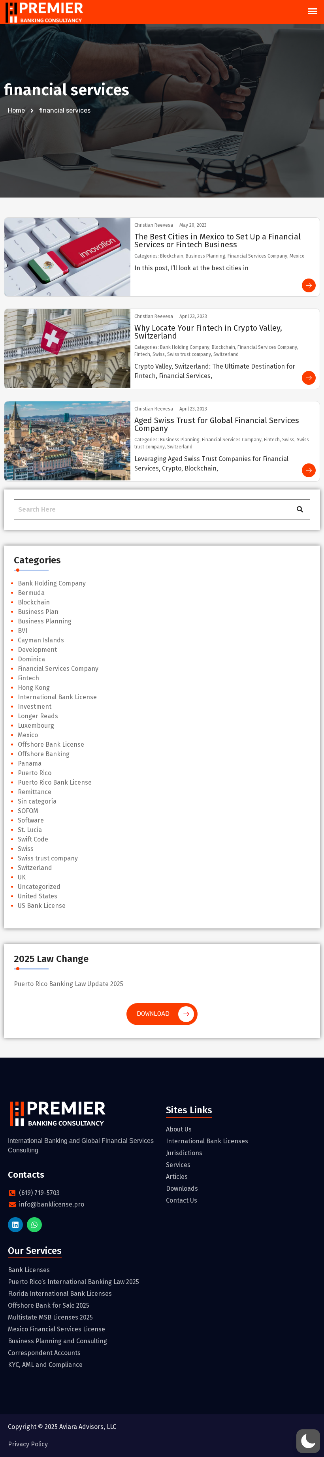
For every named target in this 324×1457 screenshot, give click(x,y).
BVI (22, 630)
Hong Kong (34, 687)
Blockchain (34, 602)
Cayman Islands (41, 640)
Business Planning (45, 621)
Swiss (26, 849)
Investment (34, 706)
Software (31, 820)
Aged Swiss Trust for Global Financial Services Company (216, 424)
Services (178, 1165)
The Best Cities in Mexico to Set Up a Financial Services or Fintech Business (217, 240)
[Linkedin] (15, 1224)
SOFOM (28, 811)
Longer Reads (38, 716)
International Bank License (57, 697)
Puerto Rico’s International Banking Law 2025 (73, 1282)
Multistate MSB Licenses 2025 (50, 1317)
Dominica (31, 659)
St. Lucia (30, 830)
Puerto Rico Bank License (55, 782)
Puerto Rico (34, 773)
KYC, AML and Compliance (45, 1365)
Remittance (34, 792)
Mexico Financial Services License (56, 1329)
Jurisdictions (184, 1153)
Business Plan (38, 612)
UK (22, 877)
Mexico (28, 735)
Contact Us (181, 1200)
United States (37, 896)
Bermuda (31, 593)
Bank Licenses (29, 1270)
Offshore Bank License (51, 744)
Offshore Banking (44, 754)
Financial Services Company (58, 668)
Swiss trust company (48, 858)
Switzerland (35, 868)
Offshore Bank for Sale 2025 (48, 1305)
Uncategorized (39, 886)
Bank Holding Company (52, 583)
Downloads (182, 1188)
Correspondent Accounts (44, 1353)
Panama (29, 763)
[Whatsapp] (34, 1224)
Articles (177, 1176)
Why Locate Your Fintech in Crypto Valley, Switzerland (208, 332)
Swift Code (33, 839)
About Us (179, 1129)
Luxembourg (36, 725)
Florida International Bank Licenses (60, 1293)
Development (37, 649)
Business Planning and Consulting (57, 1341)
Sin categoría (37, 801)
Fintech (28, 678)
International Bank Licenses (207, 1141)
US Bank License (42, 905)
